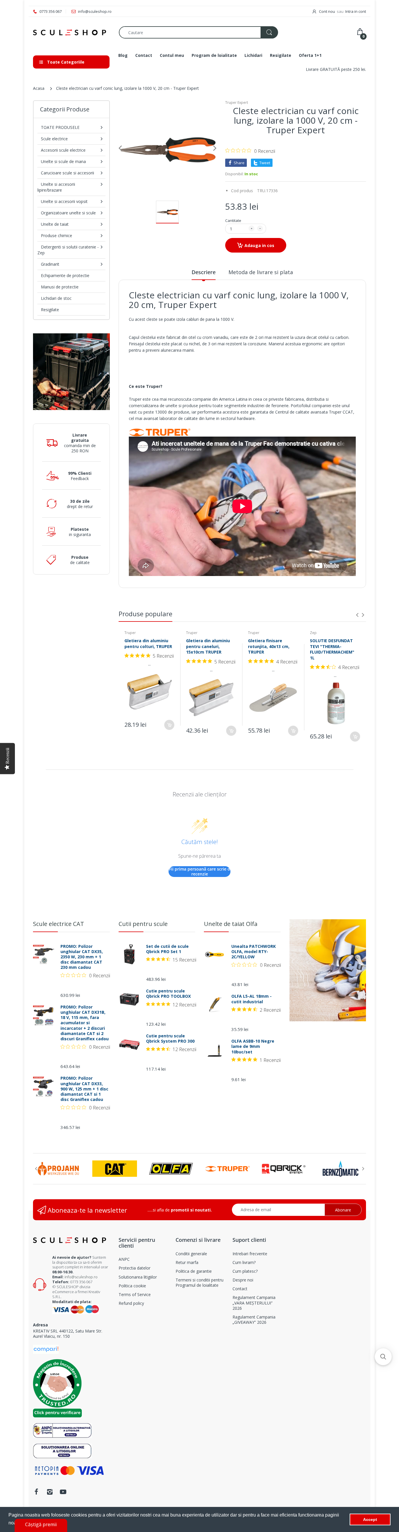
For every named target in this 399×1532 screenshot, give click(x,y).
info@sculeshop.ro (81, 1276)
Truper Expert (236, 102)
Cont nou (327, 11)
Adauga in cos (259, 245)
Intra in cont (355, 11)
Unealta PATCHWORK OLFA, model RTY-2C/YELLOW (253, 952)
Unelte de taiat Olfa (230, 924)
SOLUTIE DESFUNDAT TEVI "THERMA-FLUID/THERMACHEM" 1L (332, 649)
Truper (130, 632)
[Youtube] (63, 1491)
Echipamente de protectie (65, 275)
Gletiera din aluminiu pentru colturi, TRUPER (148, 643)
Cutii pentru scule (143, 924)
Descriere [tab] (204, 272)
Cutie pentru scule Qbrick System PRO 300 (170, 1038)
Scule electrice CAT (58, 924)
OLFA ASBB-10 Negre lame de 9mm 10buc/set (252, 1046)
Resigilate (50, 309)
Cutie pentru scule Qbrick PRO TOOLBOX (168, 993)
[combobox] (198, 32)
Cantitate (233, 220)
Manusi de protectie (60, 287)
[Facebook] (36, 1491)
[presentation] (357, 614)
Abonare (343, 1210)
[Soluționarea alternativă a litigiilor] (62, 1430)
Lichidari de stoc (56, 298)
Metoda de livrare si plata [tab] (260, 272)
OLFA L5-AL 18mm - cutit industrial (251, 999)
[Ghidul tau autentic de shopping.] (46, 1348)
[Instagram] (49, 1491)
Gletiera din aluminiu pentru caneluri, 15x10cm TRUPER (208, 646)
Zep (313, 632)
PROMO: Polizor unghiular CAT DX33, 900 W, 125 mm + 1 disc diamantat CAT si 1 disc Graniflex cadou (84, 1089)
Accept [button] (370, 1519)
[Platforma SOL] (62, 1450)
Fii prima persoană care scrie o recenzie (199, 871)
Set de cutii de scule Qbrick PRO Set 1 (167, 949)
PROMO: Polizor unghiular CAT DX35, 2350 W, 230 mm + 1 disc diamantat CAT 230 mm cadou (81, 957)
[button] (383, 1356)
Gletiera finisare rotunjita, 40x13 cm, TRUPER (268, 646)
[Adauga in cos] (169, 725)
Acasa (38, 88)
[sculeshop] (71, 32)
